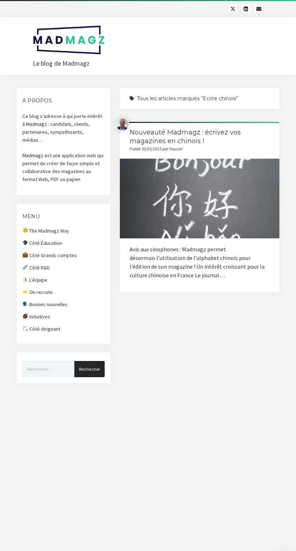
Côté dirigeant (44, 329)
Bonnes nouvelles (48, 304)
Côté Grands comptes (52, 255)
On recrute (40, 292)
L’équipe (37, 280)
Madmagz (36, 124)
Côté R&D (39, 267)
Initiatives (39, 316)
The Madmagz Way (48, 231)
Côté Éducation (45, 243)
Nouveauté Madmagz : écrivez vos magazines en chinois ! (200, 198)
